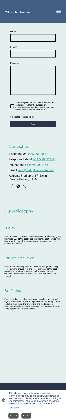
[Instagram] (18, 186)
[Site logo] (18, 18)
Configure (14, 407)
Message (14, 63)
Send (33, 124)
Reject (26, 415)
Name (13, 31)
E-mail (13, 47)
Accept (13, 415)
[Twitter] (24, 186)
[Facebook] (12, 186)
